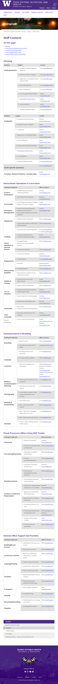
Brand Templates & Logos (13, 625)
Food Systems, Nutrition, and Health (30, 2)
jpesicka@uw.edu (45, 204)
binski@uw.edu (47, 229)
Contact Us (20, 677)
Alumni (48, 8)
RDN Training (25, 12)
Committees (9, 634)
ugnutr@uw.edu (47, 68)
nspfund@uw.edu (45, 174)
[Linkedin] (33, 672)
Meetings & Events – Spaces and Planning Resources (20, 637)
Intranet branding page (46, 345)
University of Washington (8, 3)
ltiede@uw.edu (46, 351)
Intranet (54, 8)
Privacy (34, 677)
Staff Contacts (10, 631)
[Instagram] (27, 672)
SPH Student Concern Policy (27, 99)
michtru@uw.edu (45, 199)
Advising (7, 46)
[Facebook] (25, 672)
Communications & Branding (13, 50)
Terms (39, 677)
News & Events (49, 12)
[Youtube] (30, 672)
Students (42, 8)
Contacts (8, 628)
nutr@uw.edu (47, 219)
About (5, 15)
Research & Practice (37, 12)
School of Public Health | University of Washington (29, 651)
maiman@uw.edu (45, 192)
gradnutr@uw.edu (45, 121)
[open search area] (54, 4)
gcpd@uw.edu (47, 165)
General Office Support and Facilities (15, 54)
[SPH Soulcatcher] (29, 660)
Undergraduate (8, 12)
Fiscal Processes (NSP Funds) (13, 52)
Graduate (17, 12)
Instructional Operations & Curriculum (16, 48)
